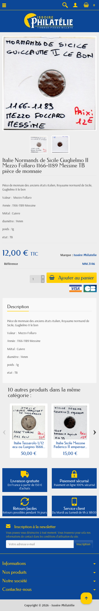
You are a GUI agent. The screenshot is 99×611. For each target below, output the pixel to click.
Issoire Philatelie (85, 255)
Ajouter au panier (76, 278)
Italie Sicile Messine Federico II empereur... (70, 445)
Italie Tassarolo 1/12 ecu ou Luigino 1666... (28, 445)
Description (18, 306)
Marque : (66, 255)
